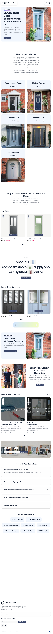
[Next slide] (50, 228)
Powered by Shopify (16, 631)
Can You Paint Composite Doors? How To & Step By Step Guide (12, 423)
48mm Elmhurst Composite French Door (10, 315)
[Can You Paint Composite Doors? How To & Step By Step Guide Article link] (13, 415)
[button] (3, 3)
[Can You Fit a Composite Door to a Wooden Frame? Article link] (39, 415)
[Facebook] (6, 625)
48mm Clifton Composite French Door (36, 315)
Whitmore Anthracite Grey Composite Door (11, 239)
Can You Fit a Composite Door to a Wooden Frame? (37, 423)
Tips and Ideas (4, 432)
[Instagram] (2, 625)
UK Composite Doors (8, 631)
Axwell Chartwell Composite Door (35, 239)
